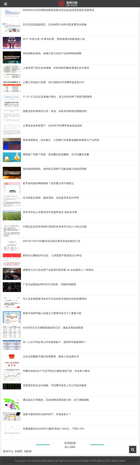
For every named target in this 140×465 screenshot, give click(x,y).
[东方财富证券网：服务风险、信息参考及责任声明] (12, 201)
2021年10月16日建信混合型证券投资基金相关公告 (51, 241)
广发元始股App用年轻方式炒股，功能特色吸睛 (49, 284)
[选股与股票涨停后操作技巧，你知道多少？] (12, 416)
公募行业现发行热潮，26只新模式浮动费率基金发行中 (53, 82)
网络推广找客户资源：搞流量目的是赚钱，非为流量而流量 (56, 154)
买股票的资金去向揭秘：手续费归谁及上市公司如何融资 (55, 385)
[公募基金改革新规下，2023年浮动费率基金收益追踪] (12, 129)
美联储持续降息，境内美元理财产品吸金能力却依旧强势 (55, 168)
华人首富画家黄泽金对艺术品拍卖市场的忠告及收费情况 (55, 298)
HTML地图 (96, 460)
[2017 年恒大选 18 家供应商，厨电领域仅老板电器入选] (12, 42)
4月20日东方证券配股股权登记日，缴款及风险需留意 (53, 327)
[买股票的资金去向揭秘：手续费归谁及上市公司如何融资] (12, 386)
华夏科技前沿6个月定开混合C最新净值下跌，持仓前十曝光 (56, 371)
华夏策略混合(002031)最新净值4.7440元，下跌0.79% (53, 428)
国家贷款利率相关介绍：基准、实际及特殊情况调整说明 (55, 111)
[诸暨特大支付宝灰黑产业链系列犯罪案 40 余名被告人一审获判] (12, 273)
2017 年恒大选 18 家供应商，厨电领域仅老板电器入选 (54, 39)
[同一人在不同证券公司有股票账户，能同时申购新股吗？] (12, 344)
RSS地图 (84, 460)
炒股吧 (18, 451)
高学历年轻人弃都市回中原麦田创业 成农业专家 (50, 212)
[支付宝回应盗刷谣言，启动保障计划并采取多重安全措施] (12, 27)
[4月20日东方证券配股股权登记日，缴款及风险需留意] (12, 332)
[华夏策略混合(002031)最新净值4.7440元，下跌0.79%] (12, 431)
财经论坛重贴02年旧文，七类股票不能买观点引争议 (52, 255)
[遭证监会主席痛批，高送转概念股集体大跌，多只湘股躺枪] (12, 404)
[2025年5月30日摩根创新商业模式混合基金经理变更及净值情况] (12, 12)
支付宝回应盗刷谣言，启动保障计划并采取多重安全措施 (55, 24)
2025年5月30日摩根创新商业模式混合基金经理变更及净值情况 (58, 10)
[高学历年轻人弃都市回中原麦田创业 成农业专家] (12, 215)
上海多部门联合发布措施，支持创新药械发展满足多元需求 (56, 67)
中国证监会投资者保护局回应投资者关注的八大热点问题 (55, 226)
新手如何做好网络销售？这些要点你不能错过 (48, 183)
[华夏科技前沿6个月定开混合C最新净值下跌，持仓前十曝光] (12, 376)
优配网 (28, 451)
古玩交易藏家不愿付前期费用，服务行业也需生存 (51, 356)
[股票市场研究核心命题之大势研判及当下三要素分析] (12, 322)
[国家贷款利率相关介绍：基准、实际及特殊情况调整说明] (12, 121)
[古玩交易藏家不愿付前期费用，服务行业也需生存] (12, 365)
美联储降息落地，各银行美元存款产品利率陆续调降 (52, 53)
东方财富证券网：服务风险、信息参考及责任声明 (51, 197)
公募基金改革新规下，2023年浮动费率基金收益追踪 (52, 125)
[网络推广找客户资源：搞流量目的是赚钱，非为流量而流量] (12, 157)
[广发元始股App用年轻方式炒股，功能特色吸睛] (12, 287)
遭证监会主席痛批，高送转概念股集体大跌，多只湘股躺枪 (56, 399)
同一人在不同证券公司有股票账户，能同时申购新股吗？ (55, 342)
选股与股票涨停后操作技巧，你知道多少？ (47, 414)
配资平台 (8, 451)
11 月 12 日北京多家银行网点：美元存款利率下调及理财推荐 (57, 96)
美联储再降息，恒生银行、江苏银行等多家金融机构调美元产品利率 (61, 140)
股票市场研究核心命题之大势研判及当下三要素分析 (52, 313)
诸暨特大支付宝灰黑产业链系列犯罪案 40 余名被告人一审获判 (58, 270)
